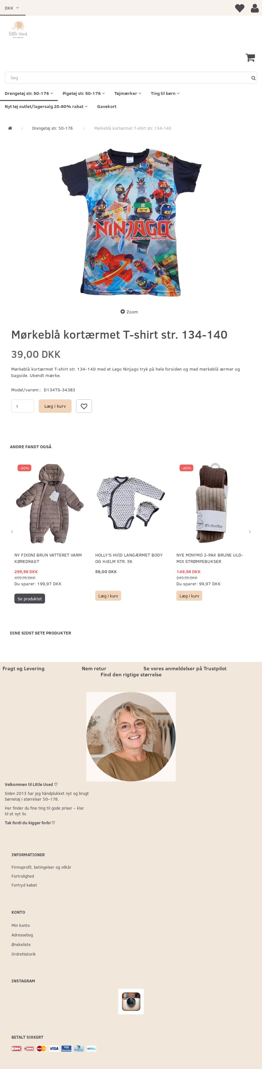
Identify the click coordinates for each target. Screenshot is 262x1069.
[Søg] (253, 77)
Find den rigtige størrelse (131, 674)
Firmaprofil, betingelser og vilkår (41, 867)
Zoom (132, 312)
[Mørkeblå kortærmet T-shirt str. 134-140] (131, 223)
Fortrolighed (23, 876)
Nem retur (94, 668)
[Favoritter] (239, 8)
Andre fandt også (30, 446)
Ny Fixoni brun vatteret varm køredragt (48, 558)
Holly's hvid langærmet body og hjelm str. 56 (129, 558)
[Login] (255, 8)
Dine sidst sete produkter (40, 633)
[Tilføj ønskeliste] (84, 406)
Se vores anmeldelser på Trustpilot (185, 668)
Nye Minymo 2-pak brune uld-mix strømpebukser (209, 558)
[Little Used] (18, 30)
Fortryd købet (24, 885)
